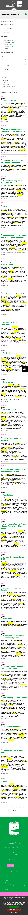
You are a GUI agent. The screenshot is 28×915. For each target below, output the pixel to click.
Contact (5, 882)
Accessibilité (7, 44)
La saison (6, 48)
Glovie (5, 781)
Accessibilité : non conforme (10, 878)
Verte (5, 206)
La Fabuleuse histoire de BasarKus (11, 589)
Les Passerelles (8, 46)
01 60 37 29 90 (14, 860)
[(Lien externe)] (10, 4)
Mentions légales (7, 884)
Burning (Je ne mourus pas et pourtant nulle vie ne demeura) (13, 236)
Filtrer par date (7, 69)
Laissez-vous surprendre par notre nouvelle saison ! (13, 470)
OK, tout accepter (14, 907)
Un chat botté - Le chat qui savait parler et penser (12, 637)
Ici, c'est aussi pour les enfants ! (11, 440)
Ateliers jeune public (9, 42)
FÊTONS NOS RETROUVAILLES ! (8, 263)
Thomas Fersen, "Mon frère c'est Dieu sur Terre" (12, 668)
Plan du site (6, 877)
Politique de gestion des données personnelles (14, 886)
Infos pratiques (7, 40)
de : (3, 56)
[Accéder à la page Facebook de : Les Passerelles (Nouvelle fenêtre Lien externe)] (9, 865)
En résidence (8, 382)
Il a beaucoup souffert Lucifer (15, 698)
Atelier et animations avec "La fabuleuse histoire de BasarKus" (14, 131)
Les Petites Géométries (12, 727)
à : (2, 62)
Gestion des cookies (8, 889)
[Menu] (14, 10)
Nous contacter (14, 853)
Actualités (3, 125)
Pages (2, 96)
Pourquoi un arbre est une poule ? (12, 751)
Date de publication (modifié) (10, 86)
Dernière (14, 810)
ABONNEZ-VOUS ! (10, 410)
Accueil (15, 872)
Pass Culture (8, 495)
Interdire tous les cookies (14, 909)
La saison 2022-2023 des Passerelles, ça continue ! (12, 161)
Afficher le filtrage (26, 14)
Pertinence (5, 80)
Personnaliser (14, 912)
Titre (4, 82)
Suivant (26, 810)
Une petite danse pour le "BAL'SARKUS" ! (11, 182)
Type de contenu (7, 84)
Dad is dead (7, 619)
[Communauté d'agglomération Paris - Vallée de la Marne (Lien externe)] (14, 822)
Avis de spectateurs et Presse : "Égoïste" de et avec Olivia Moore (14, 526)
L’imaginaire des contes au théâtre (12, 558)
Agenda (2, 202)
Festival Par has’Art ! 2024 (13, 293)
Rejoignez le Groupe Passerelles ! (9, 323)
